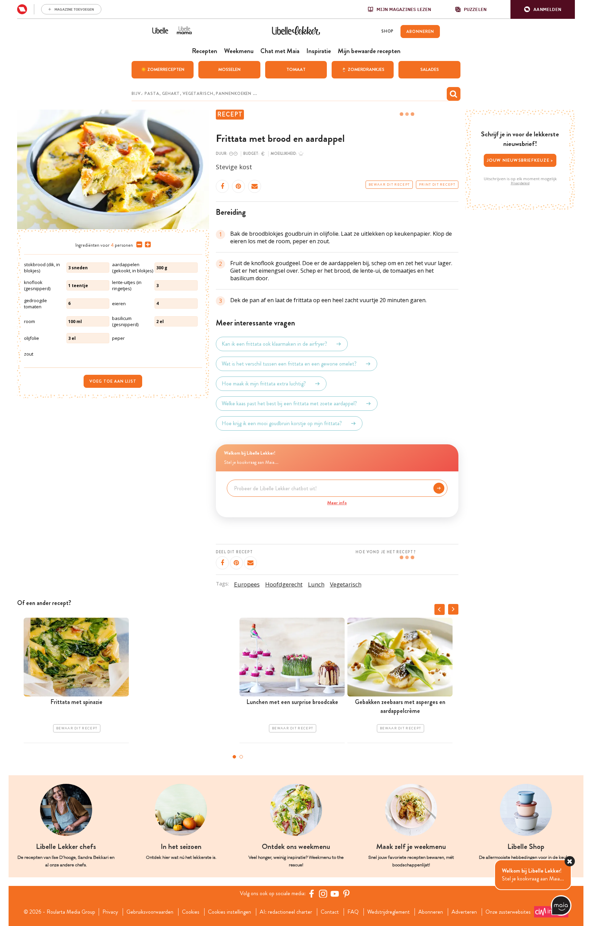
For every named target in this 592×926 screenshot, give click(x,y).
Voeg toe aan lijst (112, 381)
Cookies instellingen (229, 912)
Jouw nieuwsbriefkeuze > (520, 160)
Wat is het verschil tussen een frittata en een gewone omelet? (289, 364)
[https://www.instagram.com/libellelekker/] (323, 893)
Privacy (110, 912)
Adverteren (464, 912)
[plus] (146, 244)
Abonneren (430, 912)
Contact (330, 912)
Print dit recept (437, 184)
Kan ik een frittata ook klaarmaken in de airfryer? (274, 344)
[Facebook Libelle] (311, 893)
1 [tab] (234, 756)
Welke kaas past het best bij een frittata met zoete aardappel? (289, 403)
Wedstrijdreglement (388, 912)
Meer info (337, 502)
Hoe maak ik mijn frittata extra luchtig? (264, 383)
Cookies (190, 912)
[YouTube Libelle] (335, 893)
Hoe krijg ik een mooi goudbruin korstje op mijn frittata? (282, 423)
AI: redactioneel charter (286, 912)
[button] (542, 9)
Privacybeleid (520, 183)
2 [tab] (241, 756)
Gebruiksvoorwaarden (149, 912)
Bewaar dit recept (389, 184)
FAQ (353, 912)
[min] (138, 244)
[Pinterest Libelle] (346, 893)
